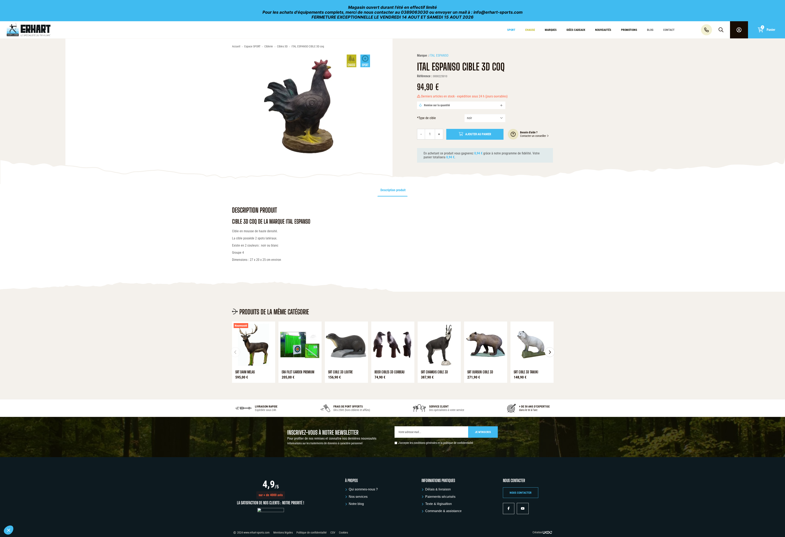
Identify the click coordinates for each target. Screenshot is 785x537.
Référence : (424, 76)
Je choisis (47, 516)
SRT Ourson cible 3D (480, 372)
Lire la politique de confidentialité (26, 503)
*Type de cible (426, 118)
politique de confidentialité (458, 442)
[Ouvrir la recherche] (721, 29)
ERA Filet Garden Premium (298, 372)
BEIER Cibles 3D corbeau (390, 372)
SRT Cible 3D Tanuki (526, 372)
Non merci (18, 516)
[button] (270, 495)
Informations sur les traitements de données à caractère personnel (324, 443)
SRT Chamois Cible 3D (434, 372)
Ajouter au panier (478, 134)
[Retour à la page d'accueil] (66, 30)
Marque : (423, 55)
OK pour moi (75, 516)
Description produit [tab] (393, 190)
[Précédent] (235, 352)
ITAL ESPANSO (439, 55)
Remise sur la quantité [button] (436, 105)
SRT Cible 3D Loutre (340, 372)
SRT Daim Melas (245, 372)
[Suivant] (550, 352)
